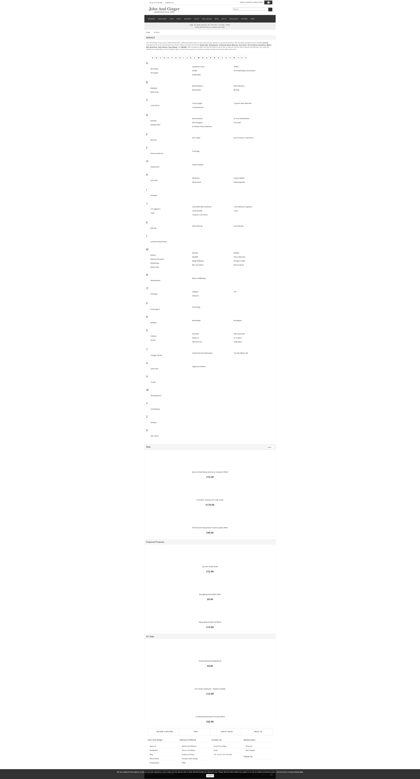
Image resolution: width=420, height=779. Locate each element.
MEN (217, 19)
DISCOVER (233, 19)
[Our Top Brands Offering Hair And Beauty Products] (164, 10)
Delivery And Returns (189, 746)
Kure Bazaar (172, 47)
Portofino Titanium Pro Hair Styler (210, 500)
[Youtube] (251, 762)
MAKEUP (187, 19)
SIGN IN (242, 2)
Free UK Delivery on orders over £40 (210, 27)
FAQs (184, 763)
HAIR (172, 19)
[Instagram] (260, 762)
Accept (210, 776)
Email (216, 750)
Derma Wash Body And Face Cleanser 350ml (210, 472)
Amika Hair (204, 45)
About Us (153, 746)
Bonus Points (258, 2)
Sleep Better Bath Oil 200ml (210, 622)
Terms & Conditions (188, 750)
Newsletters (154, 750)
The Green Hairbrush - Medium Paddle (210, 689)
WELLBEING (207, 19)
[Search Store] (270, 9)
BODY (179, 19)
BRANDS (151, 19)
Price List (249, 746)
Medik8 (184, 47)
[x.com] (256, 762)
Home (148, 32)
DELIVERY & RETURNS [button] (164, 731)
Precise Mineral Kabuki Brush (210, 661)
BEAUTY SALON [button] (227, 731)
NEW (252, 19)
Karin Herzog (163, 47)
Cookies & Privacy (188, 754)
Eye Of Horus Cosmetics (257, 45)
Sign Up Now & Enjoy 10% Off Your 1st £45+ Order (210, 25)
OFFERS (244, 19)
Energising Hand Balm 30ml (210, 594)
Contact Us (169, 2)
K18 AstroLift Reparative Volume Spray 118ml (210, 528)
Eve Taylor (243, 45)
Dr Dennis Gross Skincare (228, 45)
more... (270, 447)
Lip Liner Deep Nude (210, 566)
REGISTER (249, 2)
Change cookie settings (190, 758)
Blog (151, 754)
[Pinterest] (264, 762)
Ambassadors (154, 763)
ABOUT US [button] (258, 731)
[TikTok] (269, 762)
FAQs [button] (195, 731)
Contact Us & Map (220, 746)
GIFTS (224, 19)
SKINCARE (162, 19)
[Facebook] (247, 762)
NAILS (196, 19)
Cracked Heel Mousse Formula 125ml (210, 716)
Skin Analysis (250, 750)
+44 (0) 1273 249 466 (155, 2)
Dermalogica (213, 45)
